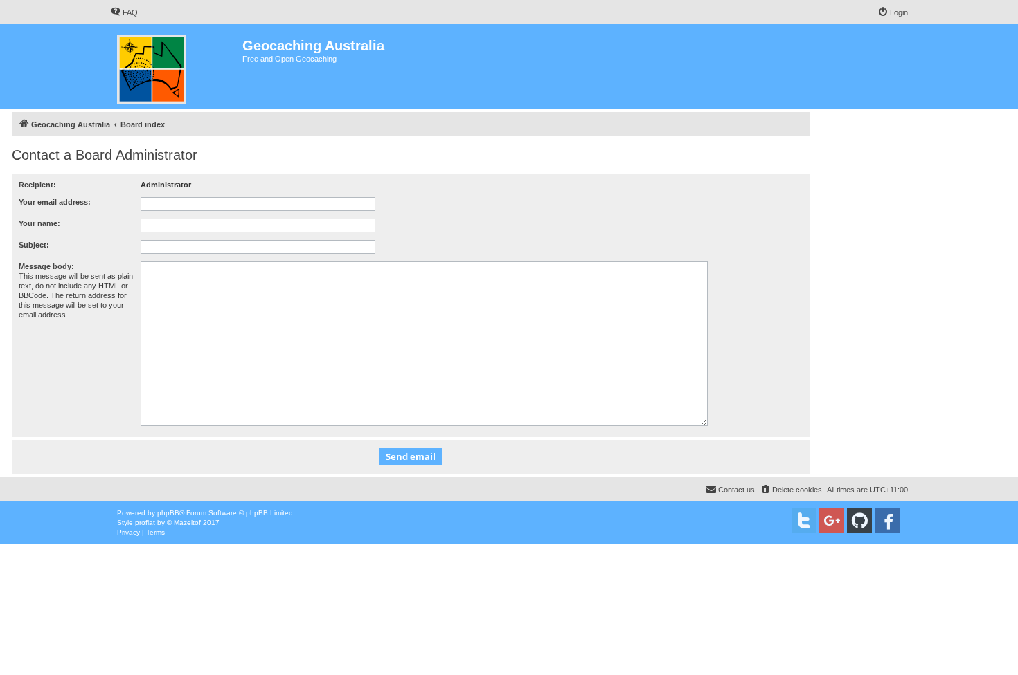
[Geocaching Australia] (176, 66)
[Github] (859, 520)
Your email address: (55, 202)
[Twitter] (804, 520)
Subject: (34, 245)
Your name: (39, 223)
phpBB (168, 513)
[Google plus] (831, 520)
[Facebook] (887, 520)
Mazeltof (187, 522)
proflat (145, 522)
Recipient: (37, 185)
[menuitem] (124, 12)
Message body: (46, 266)
